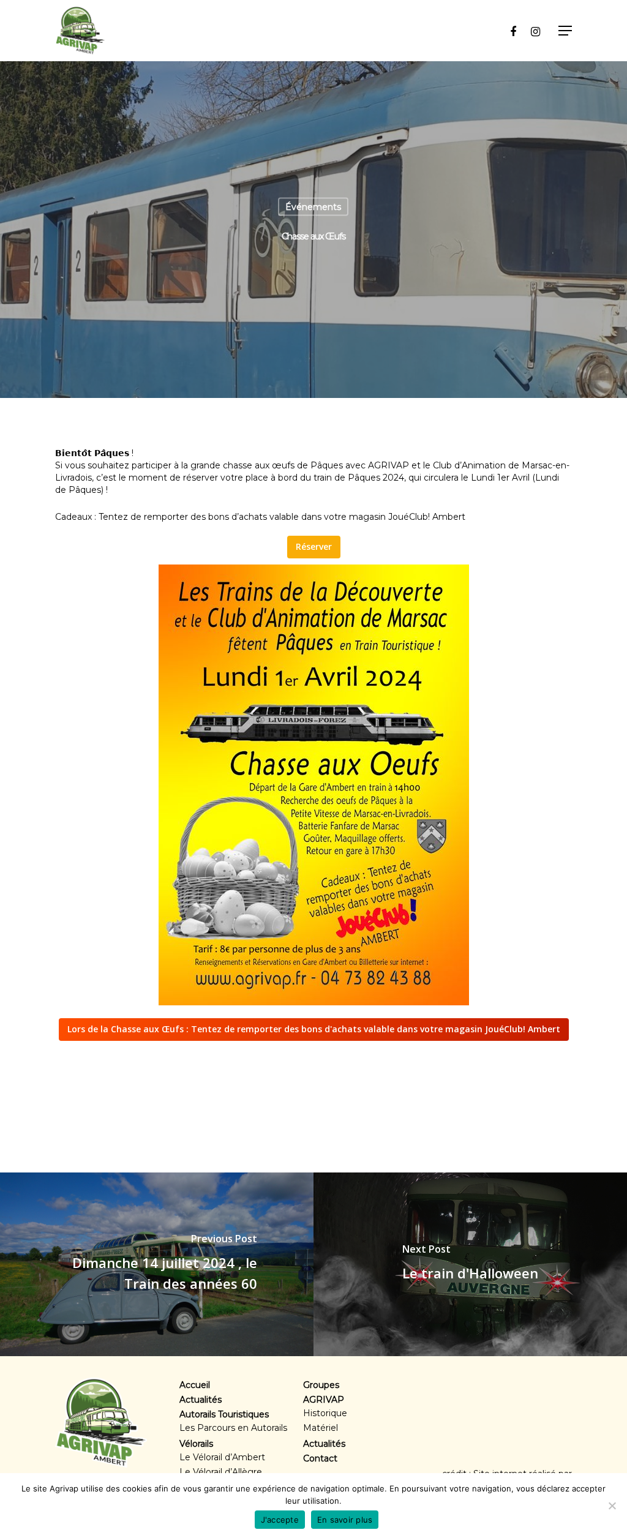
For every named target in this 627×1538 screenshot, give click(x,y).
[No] (612, 1505)
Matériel (320, 1427)
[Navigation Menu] (565, 30)
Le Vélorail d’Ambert (222, 1457)
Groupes (321, 1384)
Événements (313, 206)
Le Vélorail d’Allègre (220, 1471)
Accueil (194, 1384)
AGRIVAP (323, 1399)
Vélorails (196, 1443)
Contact (320, 1458)
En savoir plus (345, 1520)
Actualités (200, 1399)
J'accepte (280, 1520)
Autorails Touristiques (224, 1414)
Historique (325, 1413)
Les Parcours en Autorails (233, 1427)
